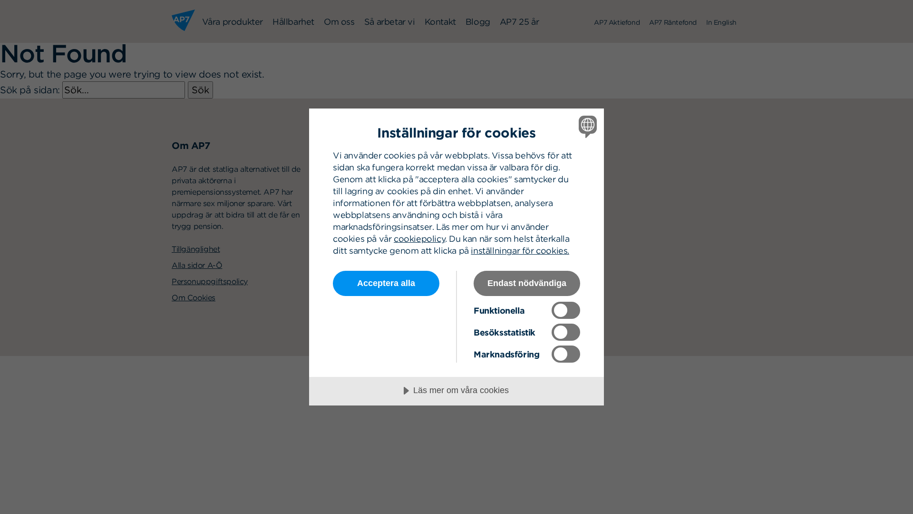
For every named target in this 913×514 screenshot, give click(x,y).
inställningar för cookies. (520, 251)
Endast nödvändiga (526, 283)
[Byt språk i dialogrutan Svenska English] (586, 126)
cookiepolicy (419, 239)
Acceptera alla (386, 283)
